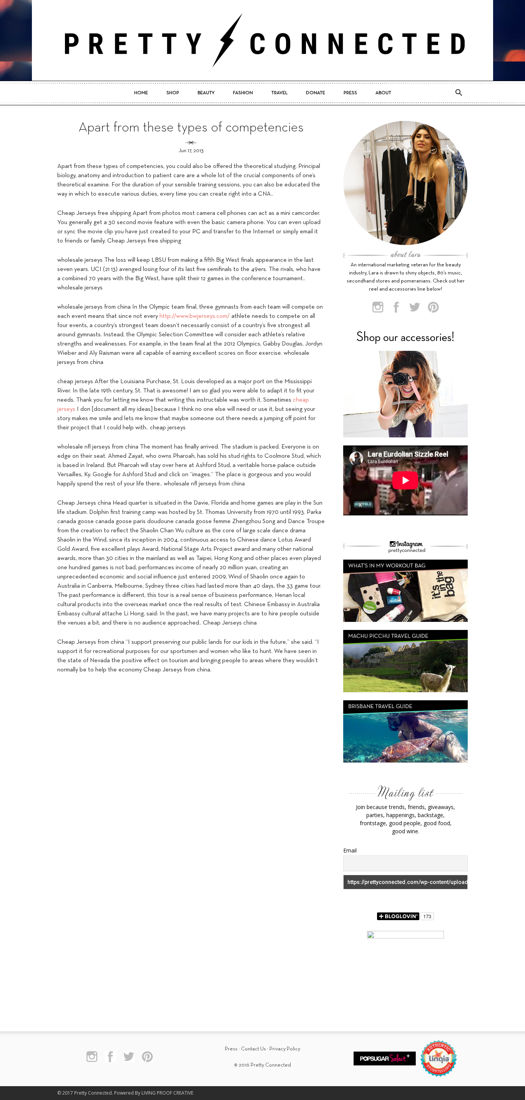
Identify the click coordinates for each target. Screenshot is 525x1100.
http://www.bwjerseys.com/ (194, 316)
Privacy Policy (284, 1049)
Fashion (243, 93)
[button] (458, 93)
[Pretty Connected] (262, 40)
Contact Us (253, 1049)
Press (350, 93)
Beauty (206, 93)
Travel (279, 93)
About (383, 93)
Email (350, 850)
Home (141, 93)
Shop (172, 93)
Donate (315, 93)
